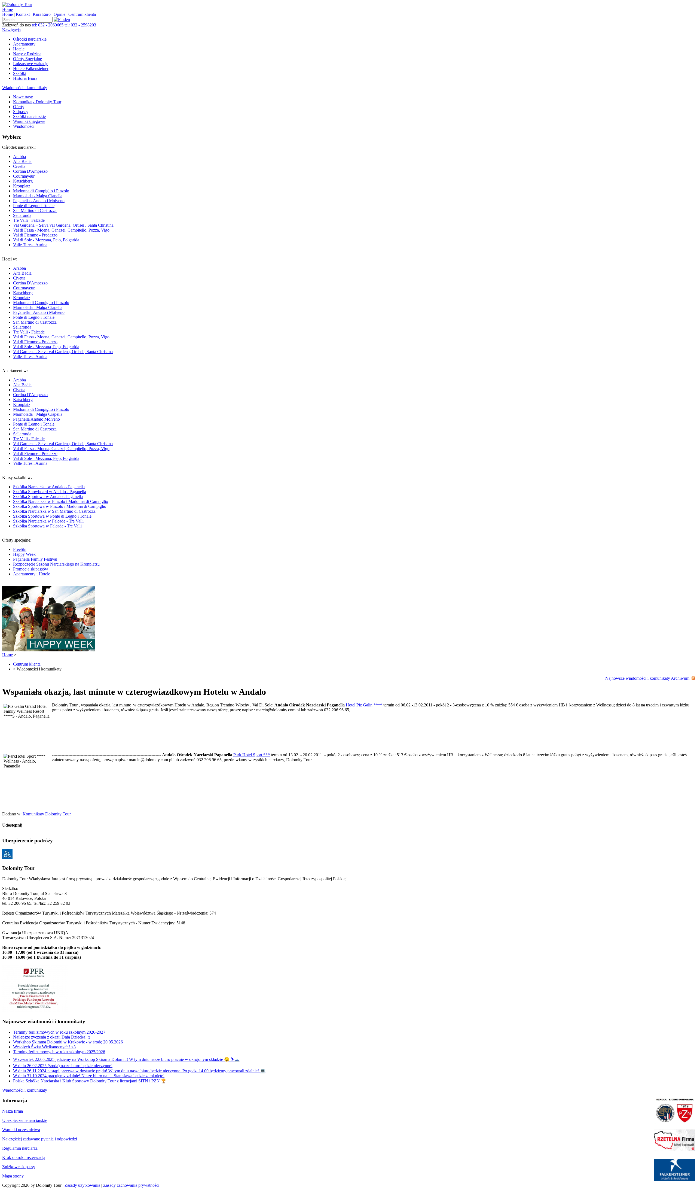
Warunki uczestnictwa (21, 1129)
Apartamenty (24, 44)
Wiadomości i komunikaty (24, 87)
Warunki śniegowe (29, 121)
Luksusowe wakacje (30, 63)
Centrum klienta (82, 14)
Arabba (19, 156)
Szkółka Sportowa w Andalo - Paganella (48, 496)
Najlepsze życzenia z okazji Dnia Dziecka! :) (51, 1037)
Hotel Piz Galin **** (364, 705)
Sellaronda (22, 215)
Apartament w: (57, 417)
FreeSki (19, 549)
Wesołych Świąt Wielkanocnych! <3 (44, 1047)
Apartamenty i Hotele (31, 574)
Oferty (18, 106)
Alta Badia (22, 161)
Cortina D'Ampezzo (30, 171)
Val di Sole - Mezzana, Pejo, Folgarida (46, 240)
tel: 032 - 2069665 (47, 25)
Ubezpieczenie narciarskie (24, 1120)
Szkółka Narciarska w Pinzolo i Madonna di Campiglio (60, 501)
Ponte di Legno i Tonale (33, 205)
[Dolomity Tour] (17, 4)
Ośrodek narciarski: (58, 196)
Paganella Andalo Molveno (36, 419)
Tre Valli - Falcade (29, 220)
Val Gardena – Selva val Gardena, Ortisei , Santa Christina (63, 225)
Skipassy (20, 111)
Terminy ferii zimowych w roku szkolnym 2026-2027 (59, 1032)
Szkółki (19, 73)
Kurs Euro (42, 14)
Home (7, 9)
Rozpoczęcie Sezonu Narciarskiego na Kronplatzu (56, 564)
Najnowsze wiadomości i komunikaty (637, 678)
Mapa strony (13, 1176)
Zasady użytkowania (82, 1185)
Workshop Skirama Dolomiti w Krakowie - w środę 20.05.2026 (68, 1042)
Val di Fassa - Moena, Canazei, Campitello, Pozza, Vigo (61, 230)
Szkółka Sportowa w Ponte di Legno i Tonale (52, 516)
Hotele (19, 49)
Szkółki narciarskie (29, 116)
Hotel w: (57, 308)
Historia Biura (25, 78)
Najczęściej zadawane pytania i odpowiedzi (39, 1139)
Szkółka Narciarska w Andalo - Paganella (49, 486)
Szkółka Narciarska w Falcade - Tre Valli (48, 521)
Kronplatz (21, 186)
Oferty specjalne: (51, 557)
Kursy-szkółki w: (55, 501)
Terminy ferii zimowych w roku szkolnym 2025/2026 (59, 1051)
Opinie (59, 14)
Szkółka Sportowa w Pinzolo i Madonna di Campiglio (59, 506)
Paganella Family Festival (35, 559)
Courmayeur (24, 176)
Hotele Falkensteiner (30, 68)
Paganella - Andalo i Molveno (39, 200)
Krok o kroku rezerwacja (23, 1157)
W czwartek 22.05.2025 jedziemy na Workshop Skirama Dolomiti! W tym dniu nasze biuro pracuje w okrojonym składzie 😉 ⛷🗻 (126, 1059)
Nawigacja (11, 30)
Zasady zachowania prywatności (131, 1185)
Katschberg (23, 181)
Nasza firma (12, 1111)
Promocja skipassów (30, 569)
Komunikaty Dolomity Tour (37, 101)
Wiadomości (23, 126)
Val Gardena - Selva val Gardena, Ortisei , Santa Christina (63, 351)
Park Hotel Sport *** (251, 754)
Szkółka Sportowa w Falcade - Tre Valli (47, 526)
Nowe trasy (23, 97)
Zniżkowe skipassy (18, 1166)
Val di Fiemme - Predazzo (35, 235)
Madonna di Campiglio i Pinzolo (41, 191)
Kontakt (23, 14)
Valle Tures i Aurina (30, 244)
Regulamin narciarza (20, 1148)
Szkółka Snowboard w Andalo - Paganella (49, 491)
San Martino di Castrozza (35, 210)
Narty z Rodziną (27, 53)
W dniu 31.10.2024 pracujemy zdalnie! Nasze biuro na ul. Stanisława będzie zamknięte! (88, 1075)
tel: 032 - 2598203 (80, 25)
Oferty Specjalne (27, 58)
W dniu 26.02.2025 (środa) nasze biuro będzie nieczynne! (62, 1065)
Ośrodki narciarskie (30, 39)
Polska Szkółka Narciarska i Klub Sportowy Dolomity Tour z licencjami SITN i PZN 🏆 (89, 1081)
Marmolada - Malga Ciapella (37, 195)
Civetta (19, 166)
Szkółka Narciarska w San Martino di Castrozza (54, 511)
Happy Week (24, 554)
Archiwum (680, 678)
